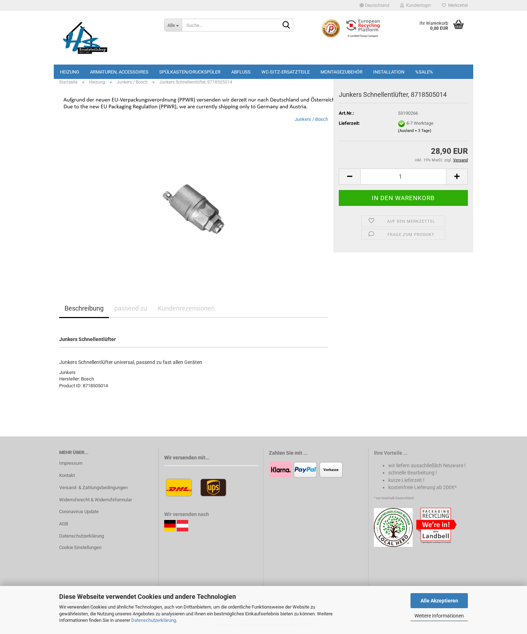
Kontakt (67, 475)
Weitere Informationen (439, 616)
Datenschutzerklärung (153, 620)
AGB (63, 523)
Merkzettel (457, 5)
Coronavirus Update (79, 511)
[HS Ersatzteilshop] (106, 38)
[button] (374, 5)
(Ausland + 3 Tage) (414, 130)
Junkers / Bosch (311, 119)
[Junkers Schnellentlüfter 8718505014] (193, 196)
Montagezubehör (341, 72)
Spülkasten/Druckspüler (189, 72)
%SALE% (424, 72)
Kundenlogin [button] (417, 5)
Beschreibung (84, 308)
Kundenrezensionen (186, 308)
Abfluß (241, 72)
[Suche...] (286, 25)
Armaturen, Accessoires (119, 72)
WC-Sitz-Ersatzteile (285, 72)
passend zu (130, 308)
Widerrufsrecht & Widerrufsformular (95, 499)
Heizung (69, 72)
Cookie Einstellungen (80, 547)
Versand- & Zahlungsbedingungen (93, 487)
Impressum (70, 463)
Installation (388, 72)
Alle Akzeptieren (439, 601)
